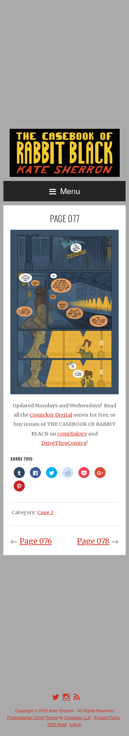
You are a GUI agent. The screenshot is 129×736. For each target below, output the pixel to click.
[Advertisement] (64, 64)
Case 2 (45, 512)
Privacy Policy (107, 717)
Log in (76, 724)
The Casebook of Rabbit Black (64, 153)
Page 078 (93, 541)
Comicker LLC (77, 717)
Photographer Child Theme (32, 717)
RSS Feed (57, 724)
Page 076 (36, 541)
